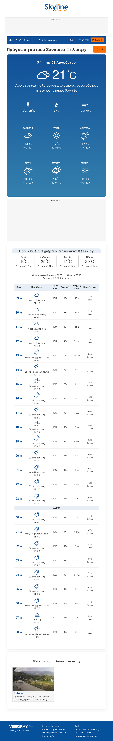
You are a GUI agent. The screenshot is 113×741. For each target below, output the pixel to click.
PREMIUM (97, 39)
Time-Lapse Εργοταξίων (54, 732)
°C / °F (99, 49)
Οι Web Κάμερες (24, 40)
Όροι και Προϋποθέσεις (87, 729)
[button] (72, 40)
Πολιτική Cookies (83, 732)
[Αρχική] (10, 40)
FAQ (77, 725)
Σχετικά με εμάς (50, 725)
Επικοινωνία (48, 735)
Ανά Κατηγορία (47, 39)
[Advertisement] (56, 27)
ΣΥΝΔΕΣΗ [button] (84, 39)
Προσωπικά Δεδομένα (86, 735)
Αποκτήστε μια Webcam (54, 729)
